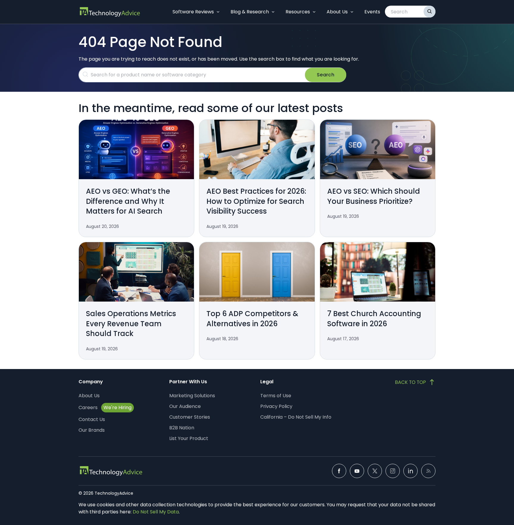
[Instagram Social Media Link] (393, 471)
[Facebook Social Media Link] (339, 471)
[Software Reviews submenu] (218, 12)
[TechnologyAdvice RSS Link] (428, 471)
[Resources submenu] (314, 12)
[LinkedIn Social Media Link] (410, 471)
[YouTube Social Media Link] (357, 471)
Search (325, 74)
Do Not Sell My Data (156, 511)
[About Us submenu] (352, 12)
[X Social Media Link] (375, 471)
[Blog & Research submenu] (273, 12)
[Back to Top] (415, 382)
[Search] (429, 12)
